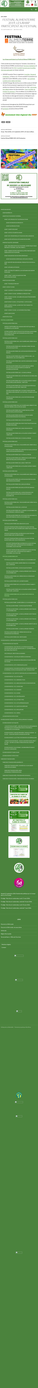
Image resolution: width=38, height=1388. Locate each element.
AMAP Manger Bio (6, 209)
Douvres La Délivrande (7, 924)
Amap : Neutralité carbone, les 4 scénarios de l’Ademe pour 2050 (19, 271)
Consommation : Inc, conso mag (13, 686)
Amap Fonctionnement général (12, 216)
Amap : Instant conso (9, 287)
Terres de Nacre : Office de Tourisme (11, 937)
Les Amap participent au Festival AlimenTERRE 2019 (19, 59)
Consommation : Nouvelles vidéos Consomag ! (17, 656)
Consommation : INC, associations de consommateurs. (20, 683)
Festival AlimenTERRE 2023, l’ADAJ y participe (18, 462)
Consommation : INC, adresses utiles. (14, 679)
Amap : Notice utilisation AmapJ (13, 232)
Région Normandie (6, 934)
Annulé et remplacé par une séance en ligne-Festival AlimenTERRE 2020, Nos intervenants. (19, 539)
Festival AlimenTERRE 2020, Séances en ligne (16, 523)
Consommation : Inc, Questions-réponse (15, 706)
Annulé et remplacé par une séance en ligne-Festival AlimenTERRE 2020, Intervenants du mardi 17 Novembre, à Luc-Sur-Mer (21, 551)
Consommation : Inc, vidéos (12, 713)
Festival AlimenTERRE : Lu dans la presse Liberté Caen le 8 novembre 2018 (21, 624)
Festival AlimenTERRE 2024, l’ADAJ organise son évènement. (19, 429)
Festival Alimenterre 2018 (10, 599)
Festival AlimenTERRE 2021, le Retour (16, 507)
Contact (4, 947)
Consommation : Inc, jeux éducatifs (14, 696)
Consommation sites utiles (10, 716)
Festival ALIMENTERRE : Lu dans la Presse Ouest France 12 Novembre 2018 (21, 619)
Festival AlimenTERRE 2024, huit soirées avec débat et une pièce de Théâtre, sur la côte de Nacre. (20, 406)
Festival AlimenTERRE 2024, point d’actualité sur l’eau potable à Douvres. (21, 424)
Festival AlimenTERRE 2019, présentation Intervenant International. (19, 576)
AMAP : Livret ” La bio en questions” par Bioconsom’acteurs (15, 276)
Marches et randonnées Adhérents (13, 762)
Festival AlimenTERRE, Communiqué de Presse (19, 568)
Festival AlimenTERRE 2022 (10, 471)
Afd (3, 122)
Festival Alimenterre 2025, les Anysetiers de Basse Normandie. (20, 397)
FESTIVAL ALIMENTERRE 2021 (10, 499)
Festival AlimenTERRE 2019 (10, 556)
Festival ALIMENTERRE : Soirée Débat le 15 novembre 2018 (20, 602)
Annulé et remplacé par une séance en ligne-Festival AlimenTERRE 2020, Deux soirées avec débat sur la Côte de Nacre (20, 528)
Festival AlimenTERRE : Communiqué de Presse (19, 605)
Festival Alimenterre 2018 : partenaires (15, 637)
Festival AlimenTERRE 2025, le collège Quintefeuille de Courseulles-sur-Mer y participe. (21, 386)
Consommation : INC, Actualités (13, 676)
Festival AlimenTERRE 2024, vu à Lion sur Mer (18, 420)
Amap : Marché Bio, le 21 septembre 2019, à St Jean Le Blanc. (17, 130)
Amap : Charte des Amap (10, 229)
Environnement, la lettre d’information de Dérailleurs (20, 737)
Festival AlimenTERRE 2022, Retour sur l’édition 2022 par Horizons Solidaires (21, 480)
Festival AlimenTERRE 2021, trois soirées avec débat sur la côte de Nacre (20, 503)
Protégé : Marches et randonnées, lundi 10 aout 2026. (15, 905)
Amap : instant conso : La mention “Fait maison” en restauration (18, 305)
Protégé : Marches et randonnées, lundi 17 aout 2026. (15, 898)
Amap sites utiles (7, 316)
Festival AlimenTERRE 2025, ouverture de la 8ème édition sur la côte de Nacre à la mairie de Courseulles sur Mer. (20, 367)
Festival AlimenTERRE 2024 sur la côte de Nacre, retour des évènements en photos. (19, 415)
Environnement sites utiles (10, 755)
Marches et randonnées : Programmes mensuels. (16, 775)
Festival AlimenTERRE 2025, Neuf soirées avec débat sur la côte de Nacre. (20, 342)
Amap (8, 122)
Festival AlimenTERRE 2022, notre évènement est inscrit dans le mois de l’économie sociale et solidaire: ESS (19, 494)
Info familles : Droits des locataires (14, 653)
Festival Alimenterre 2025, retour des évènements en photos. (21, 352)
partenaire (6, 108)
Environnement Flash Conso (11, 752)
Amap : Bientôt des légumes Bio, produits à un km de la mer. (19, 263)
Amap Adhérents (7, 212)
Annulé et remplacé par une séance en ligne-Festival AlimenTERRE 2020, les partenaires (19, 534)
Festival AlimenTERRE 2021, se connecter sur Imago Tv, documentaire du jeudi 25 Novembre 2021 (21, 516)
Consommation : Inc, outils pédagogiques (16, 703)
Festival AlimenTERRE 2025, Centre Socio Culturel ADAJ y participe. (21, 376)
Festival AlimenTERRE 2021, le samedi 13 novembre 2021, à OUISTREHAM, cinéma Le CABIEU (21, 511)
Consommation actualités (10, 643)
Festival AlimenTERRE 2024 (10, 402)
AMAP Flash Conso (9, 313)
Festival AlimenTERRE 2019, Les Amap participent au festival (19, 595)
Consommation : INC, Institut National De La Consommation (20, 673)
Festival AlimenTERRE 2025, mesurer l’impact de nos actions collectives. (20, 347)
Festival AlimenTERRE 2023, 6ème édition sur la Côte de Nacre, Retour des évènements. (21, 450)
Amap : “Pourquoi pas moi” (11, 283)
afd (2, 16)
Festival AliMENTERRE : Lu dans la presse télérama (20, 628)
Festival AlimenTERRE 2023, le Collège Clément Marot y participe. (21, 466)
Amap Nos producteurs (13, 226)
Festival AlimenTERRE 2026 (10, 323)
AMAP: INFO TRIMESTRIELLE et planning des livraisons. (19, 236)
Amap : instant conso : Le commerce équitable (17, 310)
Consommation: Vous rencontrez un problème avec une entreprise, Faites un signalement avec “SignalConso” (20, 669)
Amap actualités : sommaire (10, 242)
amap (5, 16)
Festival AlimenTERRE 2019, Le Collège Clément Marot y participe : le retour (21, 590)
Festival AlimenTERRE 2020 (10, 520)
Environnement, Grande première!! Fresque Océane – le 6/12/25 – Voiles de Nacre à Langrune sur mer (20, 733)
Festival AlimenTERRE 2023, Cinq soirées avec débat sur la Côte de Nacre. (20, 445)
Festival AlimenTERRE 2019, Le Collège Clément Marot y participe (19, 585)
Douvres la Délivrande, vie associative (11, 927)
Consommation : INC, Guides (12, 693)
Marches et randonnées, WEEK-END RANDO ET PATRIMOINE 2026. (13, 771)
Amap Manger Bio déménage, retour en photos (19, 259)
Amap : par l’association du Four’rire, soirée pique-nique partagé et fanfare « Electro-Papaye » (20, 246)
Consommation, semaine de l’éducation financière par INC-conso (20, 660)
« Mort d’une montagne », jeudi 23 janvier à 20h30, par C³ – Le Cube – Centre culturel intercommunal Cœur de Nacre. (20, 742)
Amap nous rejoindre (9, 280)
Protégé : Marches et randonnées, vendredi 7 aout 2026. (16, 908)
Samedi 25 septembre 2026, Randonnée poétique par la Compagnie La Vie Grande (19, 327)
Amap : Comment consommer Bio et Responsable (18, 290)
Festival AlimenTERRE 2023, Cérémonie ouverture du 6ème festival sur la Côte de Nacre (21, 458)
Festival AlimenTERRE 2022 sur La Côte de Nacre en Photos (20, 488)
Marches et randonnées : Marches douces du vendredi (18, 778)
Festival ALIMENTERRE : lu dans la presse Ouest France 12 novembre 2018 (21, 614)
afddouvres (18, 29)
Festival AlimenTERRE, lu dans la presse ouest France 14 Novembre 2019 (21, 572)
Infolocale (3, 930)
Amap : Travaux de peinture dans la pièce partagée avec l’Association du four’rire (19, 251)
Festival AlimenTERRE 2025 (10, 338)
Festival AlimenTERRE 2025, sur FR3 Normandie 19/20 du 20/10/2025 (21, 361)
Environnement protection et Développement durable (17, 719)
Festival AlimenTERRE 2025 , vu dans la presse (18, 372)
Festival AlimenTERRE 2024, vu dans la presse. (18, 438)
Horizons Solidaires (29, 66)
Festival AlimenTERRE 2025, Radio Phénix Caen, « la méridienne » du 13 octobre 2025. (20, 356)
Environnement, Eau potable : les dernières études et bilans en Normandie (19, 748)
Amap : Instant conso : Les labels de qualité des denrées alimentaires (20, 297)
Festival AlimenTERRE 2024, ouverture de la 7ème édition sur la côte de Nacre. (20, 411)
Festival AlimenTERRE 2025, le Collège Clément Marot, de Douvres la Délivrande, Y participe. (21, 381)
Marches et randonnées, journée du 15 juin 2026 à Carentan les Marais (18, 766)
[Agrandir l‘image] (34, 151)
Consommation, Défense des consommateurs (14, 640)
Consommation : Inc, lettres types (14, 699)
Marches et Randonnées (8, 759)
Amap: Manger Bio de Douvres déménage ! (16, 255)
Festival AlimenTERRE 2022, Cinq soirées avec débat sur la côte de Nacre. (20, 475)
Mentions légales (6, 944)
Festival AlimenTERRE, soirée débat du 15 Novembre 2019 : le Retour (20, 563)
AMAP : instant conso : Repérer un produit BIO (17, 293)
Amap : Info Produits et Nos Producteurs (16, 219)
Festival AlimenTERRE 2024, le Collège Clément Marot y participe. (21, 434)
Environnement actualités (10, 722)
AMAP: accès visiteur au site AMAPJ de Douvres (17, 239)
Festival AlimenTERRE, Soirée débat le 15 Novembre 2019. (20, 559)
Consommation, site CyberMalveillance (15, 665)
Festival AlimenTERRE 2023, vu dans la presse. (18, 454)
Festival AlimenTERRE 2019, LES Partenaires (13, 137)
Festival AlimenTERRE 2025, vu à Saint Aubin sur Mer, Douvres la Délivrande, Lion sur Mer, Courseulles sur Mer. (21, 392)
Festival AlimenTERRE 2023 (10, 441)
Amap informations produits (14, 222)
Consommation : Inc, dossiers (12, 689)
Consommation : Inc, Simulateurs (13, 709)
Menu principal (36, 9)
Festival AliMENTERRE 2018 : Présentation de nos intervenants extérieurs (17, 632)
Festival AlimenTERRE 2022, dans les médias (18, 484)
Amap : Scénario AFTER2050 (11, 267)
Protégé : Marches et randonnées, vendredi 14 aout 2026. (16, 901)
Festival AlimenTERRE (7, 320)
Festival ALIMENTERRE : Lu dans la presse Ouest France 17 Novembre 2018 (21, 609)
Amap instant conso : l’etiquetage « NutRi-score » (18, 301)
